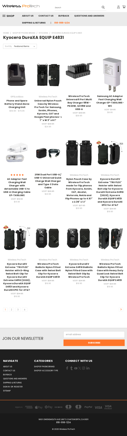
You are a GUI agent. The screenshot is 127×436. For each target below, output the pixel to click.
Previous (122, 426)
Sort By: (8, 46)
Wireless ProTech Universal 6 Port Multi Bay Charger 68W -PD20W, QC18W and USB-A (79, 103)
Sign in (6, 386)
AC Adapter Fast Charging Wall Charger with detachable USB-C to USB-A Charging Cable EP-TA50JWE (17, 187)
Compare (16, 74)
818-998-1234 (62, 22)
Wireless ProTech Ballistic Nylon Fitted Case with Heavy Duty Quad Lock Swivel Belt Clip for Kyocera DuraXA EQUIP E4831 (110, 272)
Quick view (17, 68)
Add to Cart (48, 80)
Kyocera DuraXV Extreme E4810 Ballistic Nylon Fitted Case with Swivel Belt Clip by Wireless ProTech (79, 270)
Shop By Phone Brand (44, 366)
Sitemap (7, 390)
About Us (27, 15)
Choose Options (17, 80)
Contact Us (45, 15)
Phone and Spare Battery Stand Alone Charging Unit (16, 104)
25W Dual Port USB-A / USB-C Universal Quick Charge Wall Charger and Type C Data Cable (47, 181)
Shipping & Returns (34, 22)
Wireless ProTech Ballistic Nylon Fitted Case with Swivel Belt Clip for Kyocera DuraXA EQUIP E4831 (48, 270)
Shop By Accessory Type (46, 370)
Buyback (63, 15)
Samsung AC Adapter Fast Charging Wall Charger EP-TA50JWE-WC (110, 101)
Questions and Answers (89, 15)
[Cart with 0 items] (123, 6)
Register (18, 386)
